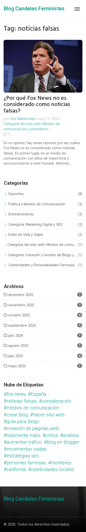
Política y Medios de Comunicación (36, 204)
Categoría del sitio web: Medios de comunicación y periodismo (42, 244)
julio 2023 (15, 356)
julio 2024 (15, 335)
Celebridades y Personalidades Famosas (41, 265)
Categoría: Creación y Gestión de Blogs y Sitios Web (43, 255)
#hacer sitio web (47, 415)
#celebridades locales (51, 469)
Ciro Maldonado (22, 119)
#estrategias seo (21, 456)
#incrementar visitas (25, 449)
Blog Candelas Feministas (34, 9)
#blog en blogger (62, 442)
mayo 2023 (16, 366)
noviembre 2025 (20, 305)
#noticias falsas (20, 401)
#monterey (59, 463)
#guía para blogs (21, 421)
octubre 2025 (18, 315)
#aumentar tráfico (23, 442)
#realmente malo (22, 435)
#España (37, 394)
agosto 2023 (17, 345)
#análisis (69, 435)
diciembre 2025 (20, 295)
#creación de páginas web (31, 428)
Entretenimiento (21, 214)
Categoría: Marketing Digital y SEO (35, 224)
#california (15, 469)
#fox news (15, 394)
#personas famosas (25, 463)
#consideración (55, 401)
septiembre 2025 (21, 325)
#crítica (50, 435)
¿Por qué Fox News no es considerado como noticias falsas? (37, 104)
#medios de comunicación (31, 408)
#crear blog (16, 415)
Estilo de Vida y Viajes (25, 234)
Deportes (16, 194)
